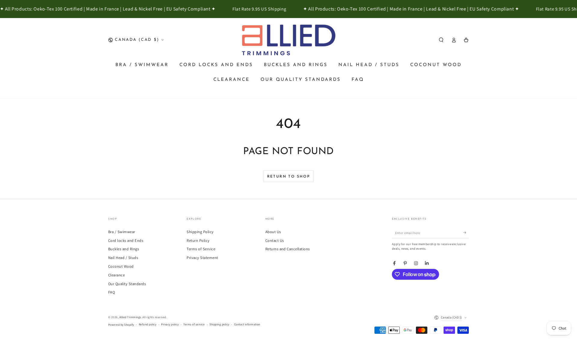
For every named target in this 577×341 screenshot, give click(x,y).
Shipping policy (219, 324)
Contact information (247, 324)
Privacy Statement (202, 257)
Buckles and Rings (123, 248)
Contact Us (274, 240)
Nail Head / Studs (123, 257)
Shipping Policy (200, 231)
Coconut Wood (121, 266)
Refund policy (147, 324)
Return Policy (198, 240)
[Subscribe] (466, 232)
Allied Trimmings (130, 317)
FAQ (111, 292)
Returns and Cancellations (287, 248)
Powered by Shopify (121, 325)
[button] (441, 40)
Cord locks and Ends (125, 240)
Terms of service (194, 324)
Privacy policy (170, 324)
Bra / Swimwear (121, 231)
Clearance (116, 275)
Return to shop (288, 176)
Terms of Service (201, 248)
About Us (273, 231)
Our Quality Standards (127, 283)
